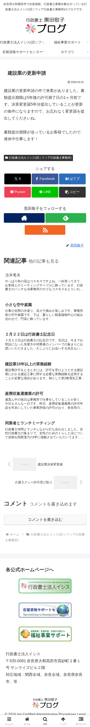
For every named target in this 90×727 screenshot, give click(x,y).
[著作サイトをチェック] (24, 218)
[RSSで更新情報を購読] (45, 230)
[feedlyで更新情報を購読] (65, 218)
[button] (72, 192)
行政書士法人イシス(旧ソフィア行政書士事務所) (40, 157)
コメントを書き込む (45, 519)
